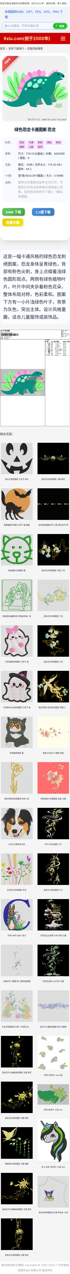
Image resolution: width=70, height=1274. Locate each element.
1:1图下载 (43, 212)
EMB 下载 (13, 212)
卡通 (31, 142)
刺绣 (40, 142)
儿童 (31, 147)
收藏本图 (12, 223)
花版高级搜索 (35, 48)
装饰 (40, 147)
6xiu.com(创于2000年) (27, 38)
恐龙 (22, 142)
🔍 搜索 (60, 26)
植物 (22, 147)
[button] (63, 38)
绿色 (49, 142)
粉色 (58, 142)
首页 (2, 48)
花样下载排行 (16, 48)
